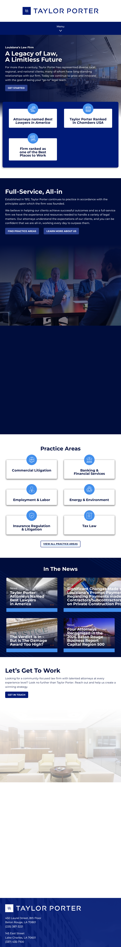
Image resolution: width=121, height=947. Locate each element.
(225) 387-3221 (14, 926)
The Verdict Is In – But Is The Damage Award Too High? (28, 640)
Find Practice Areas (22, 231)
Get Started (16, 88)
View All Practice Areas (60, 543)
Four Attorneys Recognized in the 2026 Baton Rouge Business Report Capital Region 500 (85, 636)
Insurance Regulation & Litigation (31, 527)
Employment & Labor (31, 500)
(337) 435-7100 (14, 941)
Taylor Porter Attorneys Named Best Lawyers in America (27, 598)
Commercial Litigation (31, 470)
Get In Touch (16, 694)
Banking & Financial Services (89, 472)
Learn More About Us (61, 231)
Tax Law (89, 526)
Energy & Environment (89, 500)
